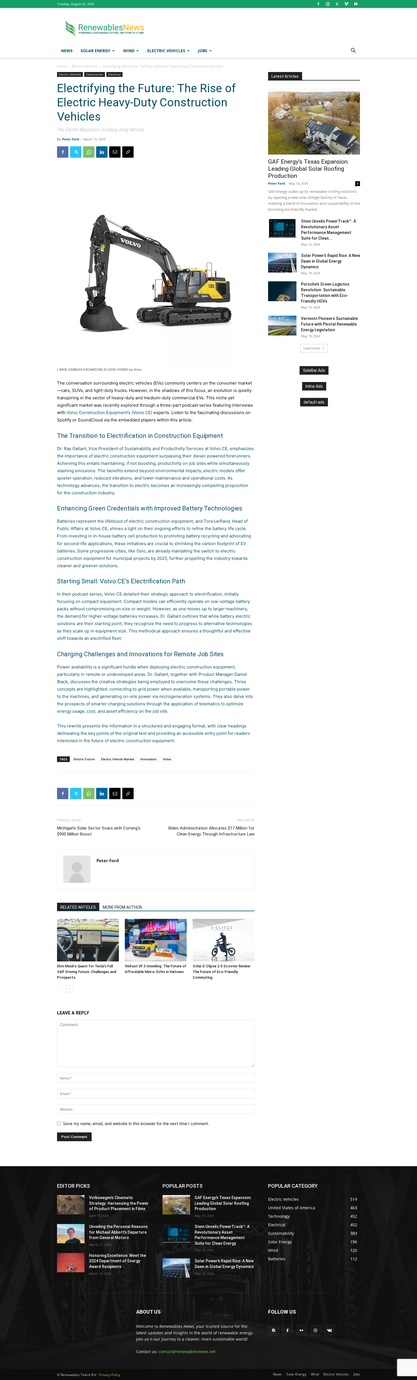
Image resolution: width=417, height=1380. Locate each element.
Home (62, 66)
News (67, 50)
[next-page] (69, 988)
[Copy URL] (128, 152)
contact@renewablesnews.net (187, 1351)
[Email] (115, 152)
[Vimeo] (346, 4)
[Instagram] (327, 4)
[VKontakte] (329, 1330)
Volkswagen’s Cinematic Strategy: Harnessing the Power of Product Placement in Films (119, 1203)
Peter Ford (70, 139)
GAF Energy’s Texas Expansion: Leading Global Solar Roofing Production (308, 168)
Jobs (202, 50)
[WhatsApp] (88, 152)
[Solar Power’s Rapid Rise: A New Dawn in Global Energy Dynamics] (282, 263)
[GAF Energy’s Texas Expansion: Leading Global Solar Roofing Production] (314, 121)
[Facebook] (318, 4)
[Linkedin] (102, 152)
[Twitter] (337, 4)
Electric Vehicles (166, 50)
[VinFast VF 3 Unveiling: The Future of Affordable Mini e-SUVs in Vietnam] (156, 940)
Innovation (148, 759)
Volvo (72, 412)
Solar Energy (95, 50)
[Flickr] (301, 1330)
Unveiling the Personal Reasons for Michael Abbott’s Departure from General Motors (118, 1232)
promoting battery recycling (192, 536)
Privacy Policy (109, 1374)
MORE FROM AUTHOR (122, 907)
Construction (94, 74)
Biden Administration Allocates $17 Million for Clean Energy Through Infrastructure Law (211, 831)
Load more (312, 348)
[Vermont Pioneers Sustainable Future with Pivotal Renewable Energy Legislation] (282, 325)
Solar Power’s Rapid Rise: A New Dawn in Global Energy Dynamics (330, 261)
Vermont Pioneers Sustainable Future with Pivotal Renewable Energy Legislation (329, 324)
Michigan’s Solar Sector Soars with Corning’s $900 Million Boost (98, 831)
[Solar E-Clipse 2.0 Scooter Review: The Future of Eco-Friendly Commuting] (223, 940)
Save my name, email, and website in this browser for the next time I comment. (136, 1123)
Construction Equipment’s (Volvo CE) (115, 412)
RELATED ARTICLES (78, 907)
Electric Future (84, 759)
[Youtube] (355, 4)
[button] (353, 51)
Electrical (114, 74)
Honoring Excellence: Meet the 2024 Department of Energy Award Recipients (117, 1261)
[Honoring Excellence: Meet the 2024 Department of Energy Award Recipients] (71, 1262)
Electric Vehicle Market (117, 759)
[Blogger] (273, 1330)
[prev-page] (60, 988)
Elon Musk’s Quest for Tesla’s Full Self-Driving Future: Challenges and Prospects (86, 972)
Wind (128, 50)
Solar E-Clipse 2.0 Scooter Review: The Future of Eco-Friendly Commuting (222, 972)
